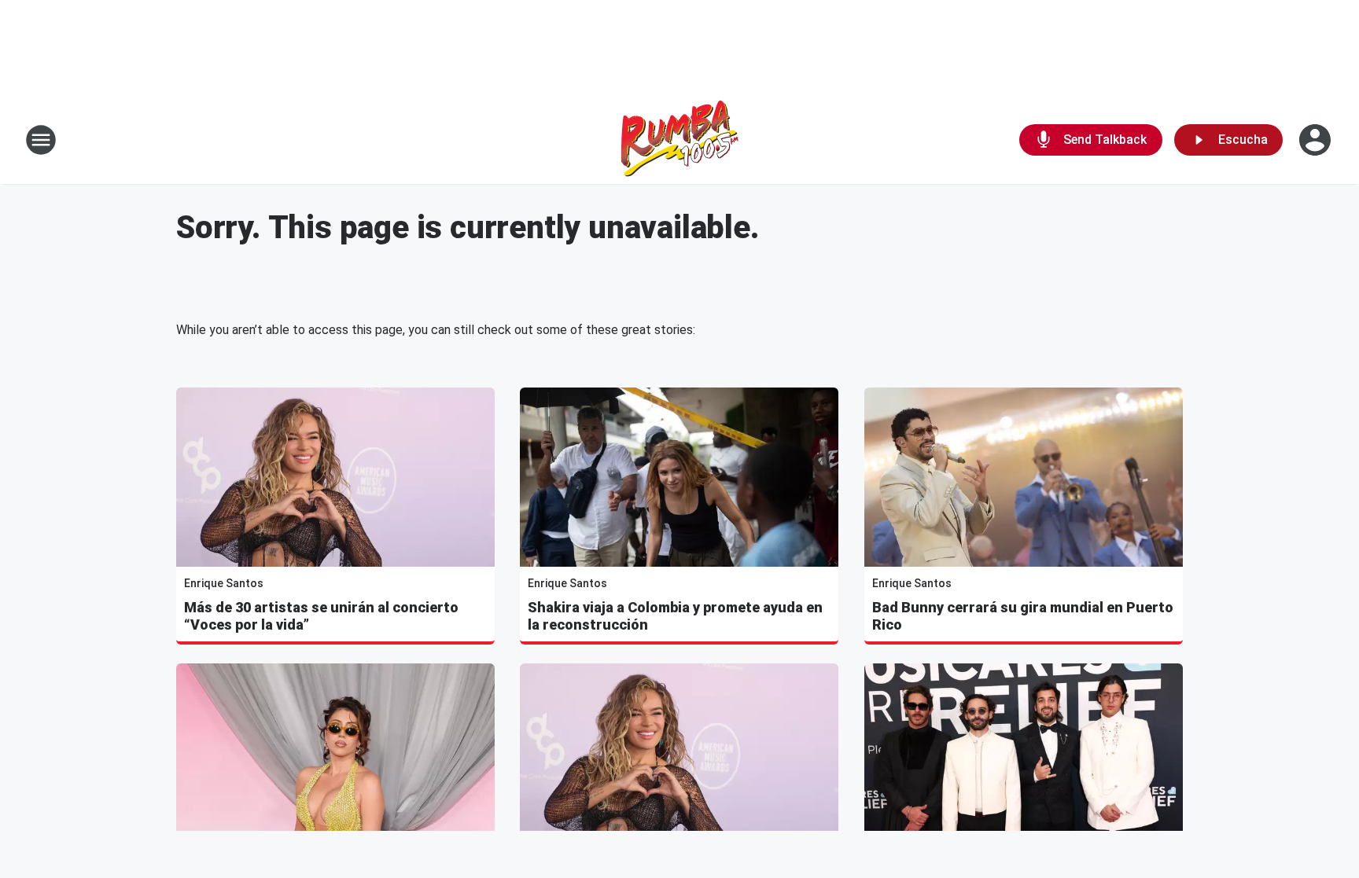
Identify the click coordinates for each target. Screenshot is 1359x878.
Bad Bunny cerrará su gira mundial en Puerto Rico (1022, 616)
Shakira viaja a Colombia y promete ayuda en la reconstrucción (675, 616)
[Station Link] (679, 140)
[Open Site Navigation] (41, 140)
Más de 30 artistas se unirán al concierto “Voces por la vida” (321, 616)
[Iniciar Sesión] (1316, 140)
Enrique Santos (223, 583)
